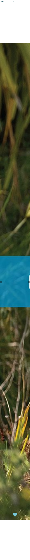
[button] (2, 1)
